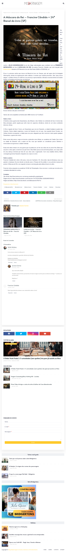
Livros (45, 187)
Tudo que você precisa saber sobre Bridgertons (23, 458)
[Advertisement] (16, 402)
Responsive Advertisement (10, 184)
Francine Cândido (38, 187)
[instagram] (33, 333)
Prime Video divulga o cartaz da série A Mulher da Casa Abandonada (31, 384)
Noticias (51, 187)
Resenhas (58, 187)
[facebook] (9, 333)
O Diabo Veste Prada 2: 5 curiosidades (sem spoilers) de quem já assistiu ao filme (32, 358)
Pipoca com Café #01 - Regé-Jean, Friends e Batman (25, 542)
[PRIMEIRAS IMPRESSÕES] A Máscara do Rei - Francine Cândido (11, 231)
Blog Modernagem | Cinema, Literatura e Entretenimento (22, 549)
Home (45, 549)
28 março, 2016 (11, 249)
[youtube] (45, 333)
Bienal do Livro (18, 187)
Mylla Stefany (12, 247)
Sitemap (62, 549)
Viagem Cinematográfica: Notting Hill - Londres (25, 376)
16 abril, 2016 (11, 287)
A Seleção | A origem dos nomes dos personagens (24, 466)
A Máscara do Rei (15, 12)
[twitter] (21, 333)
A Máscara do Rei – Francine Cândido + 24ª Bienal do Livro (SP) (33, 231)
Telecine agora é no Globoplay (18, 527)
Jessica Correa (23, 206)
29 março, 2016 (15, 267)
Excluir (15, 262)
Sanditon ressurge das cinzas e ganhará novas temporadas (26, 534)
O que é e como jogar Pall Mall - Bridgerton (22, 474)
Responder (10, 262)
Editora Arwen (7, 69)
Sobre (50, 549)
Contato (56, 549)
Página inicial (6, 12)
